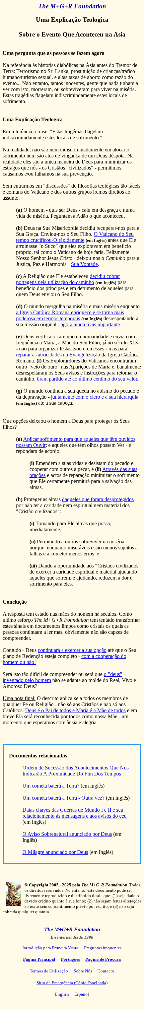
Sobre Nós (83, 970)
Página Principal (39, 959)
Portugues (70, 959)
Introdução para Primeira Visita (50, 947)
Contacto (105, 970)
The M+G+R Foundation (72, 6)
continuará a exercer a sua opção (72, 650)
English (62, 994)
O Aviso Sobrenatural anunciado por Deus (67, 834)
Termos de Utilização (49, 970)
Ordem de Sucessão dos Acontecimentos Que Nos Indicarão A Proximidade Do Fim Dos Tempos (75, 771)
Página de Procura (103, 959)
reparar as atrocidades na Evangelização (58, 354)
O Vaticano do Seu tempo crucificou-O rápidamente (75, 237)
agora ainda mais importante (90, 324)
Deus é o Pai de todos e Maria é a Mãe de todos (75, 710)
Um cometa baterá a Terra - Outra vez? (63, 798)
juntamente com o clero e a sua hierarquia (94, 397)
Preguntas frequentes (103, 947)
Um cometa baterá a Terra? (50, 786)
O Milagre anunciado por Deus (55, 852)
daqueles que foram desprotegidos (98, 499)
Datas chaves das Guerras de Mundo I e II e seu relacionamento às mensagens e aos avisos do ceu (74, 813)
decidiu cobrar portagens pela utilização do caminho (68, 279)
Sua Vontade (84, 264)
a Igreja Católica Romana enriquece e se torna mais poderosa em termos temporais (70, 315)
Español (81, 994)
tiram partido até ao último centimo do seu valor (87, 379)
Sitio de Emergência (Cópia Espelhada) (72, 982)
